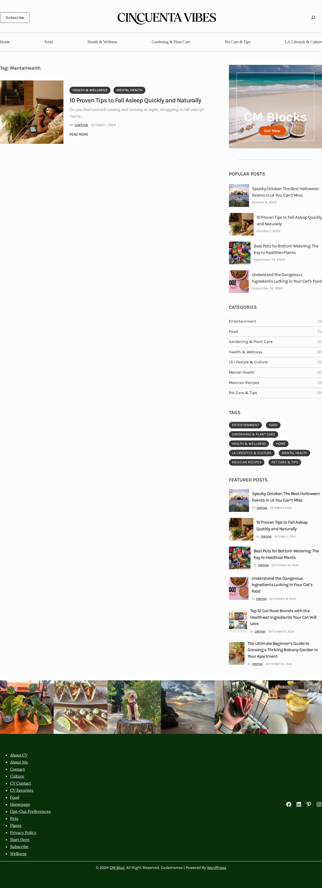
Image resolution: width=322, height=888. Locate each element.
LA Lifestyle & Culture (248, 362)
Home (281, 443)
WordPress (216, 867)
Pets (14, 818)
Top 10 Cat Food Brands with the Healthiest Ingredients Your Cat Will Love (283, 617)
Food (233, 331)
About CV (18, 755)
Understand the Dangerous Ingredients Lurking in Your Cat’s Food (287, 277)
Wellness (18, 853)
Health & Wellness (89, 90)
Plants (15, 825)
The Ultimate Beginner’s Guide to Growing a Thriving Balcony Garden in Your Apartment (283, 650)
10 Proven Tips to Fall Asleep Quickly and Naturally (135, 100)
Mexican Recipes (244, 382)
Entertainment (242, 321)
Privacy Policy (23, 832)
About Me (19, 762)
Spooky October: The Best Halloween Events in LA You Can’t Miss (285, 191)
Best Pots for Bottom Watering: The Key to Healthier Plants (286, 249)
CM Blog (117, 867)
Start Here (19, 839)
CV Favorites (21, 790)
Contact (17, 769)
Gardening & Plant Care (250, 341)
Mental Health (129, 90)
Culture (17, 776)
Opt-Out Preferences (30, 811)
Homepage (20, 804)
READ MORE (78, 135)
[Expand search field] (313, 17)
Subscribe (15, 17)
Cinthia (81, 125)
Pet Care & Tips (243, 392)
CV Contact (20, 783)
